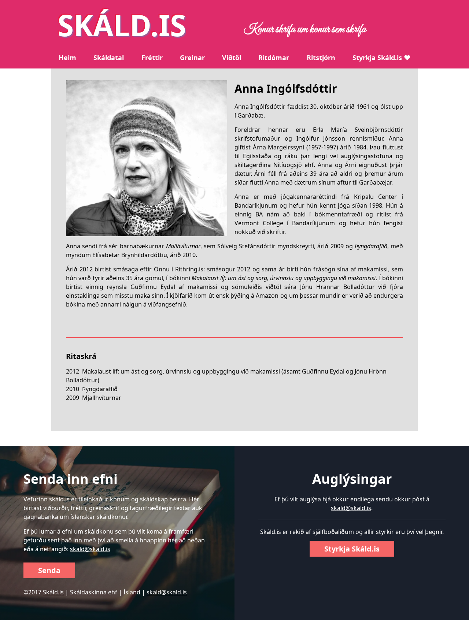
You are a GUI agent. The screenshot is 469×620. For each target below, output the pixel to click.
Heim (67, 57)
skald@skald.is (90, 549)
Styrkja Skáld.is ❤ (381, 57)
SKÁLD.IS (122, 25)
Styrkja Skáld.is (352, 549)
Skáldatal (108, 57)
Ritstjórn (321, 57)
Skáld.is (53, 592)
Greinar (192, 57)
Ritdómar (273, 57)
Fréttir (152, 57)
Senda (49, 570)
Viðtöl (231, 57)
